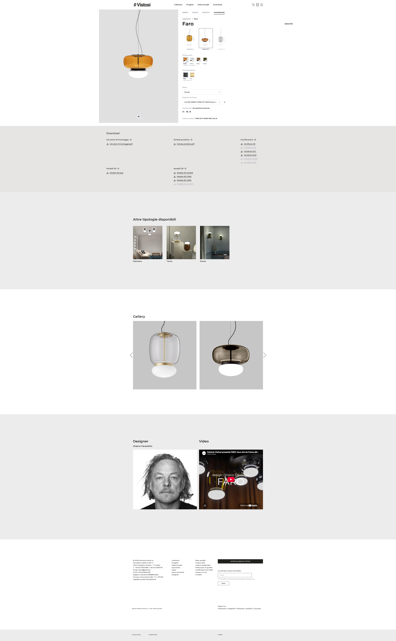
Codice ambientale (202, 565)
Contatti (198, 575)
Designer (175, 575)
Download (217, 5)
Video (174, 570)
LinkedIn (249, 609)
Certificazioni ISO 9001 (204, 570)
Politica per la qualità (203, 568)
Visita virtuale (203, 5)
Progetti (189, 5)
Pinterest (240, 609)
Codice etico (200, 563)
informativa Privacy (250, 579)
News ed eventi (178, 572)
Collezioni (178, 5)
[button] (131, 355)
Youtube (257, 609)
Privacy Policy (136, 634)
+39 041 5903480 (141, 568)
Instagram (231, 609)
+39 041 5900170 (156, 568)
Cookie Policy (152, 634)
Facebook (222, 609)
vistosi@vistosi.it (144, 570)
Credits (220, 634)
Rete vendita (200, 560)
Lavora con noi (201, 572)
